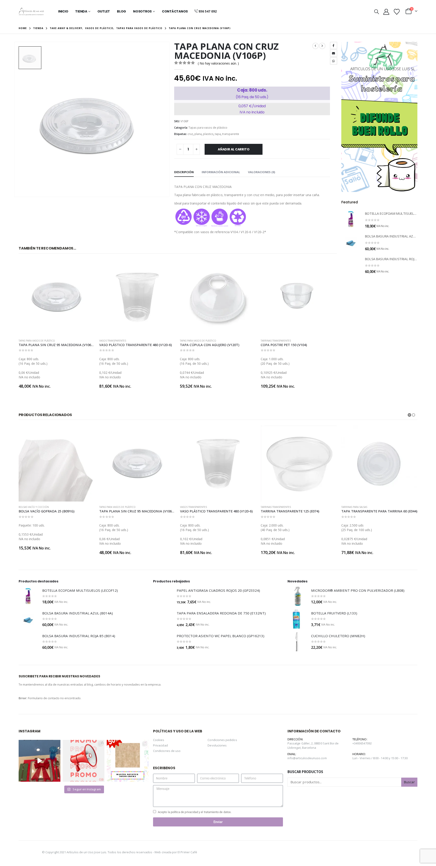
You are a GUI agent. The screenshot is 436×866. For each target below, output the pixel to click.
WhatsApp (333, 61)
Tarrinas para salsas (274, 507)
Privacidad (160, 745)
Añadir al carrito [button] (87, 266)
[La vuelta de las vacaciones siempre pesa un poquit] (128, 761)
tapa (218, 134)
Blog (121, 11)
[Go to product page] (57, 297)
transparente (230, 134)
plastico (208, 134)
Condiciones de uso (167, 751)
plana (198, 134)
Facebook (333, 45)
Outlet (103, 11)
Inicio (63, 11)
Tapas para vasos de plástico (207, 128)
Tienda (81, 11)
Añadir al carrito (233, 149)
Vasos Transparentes (112, 340)
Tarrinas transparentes (276, 340)
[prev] (315, 46)
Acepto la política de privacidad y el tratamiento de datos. (194, 812)
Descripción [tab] (184, 172)
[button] (376, 11)
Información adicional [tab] (221, 172)
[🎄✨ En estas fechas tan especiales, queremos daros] (39, 761)
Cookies (158, 740)
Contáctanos (175, 11)
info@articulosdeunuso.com (307, 758)
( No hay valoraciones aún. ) (218, 63)
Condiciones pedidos (222, 740)
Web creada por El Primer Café (175, 852)
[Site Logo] (31, 11)
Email (333, 53)
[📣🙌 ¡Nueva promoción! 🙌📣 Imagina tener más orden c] (83, 761)
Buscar (409, 782)
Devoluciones (217, 745)
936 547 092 (207, 11)
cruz (190, 134)
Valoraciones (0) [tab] (261, 172)
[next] (322, 46)
